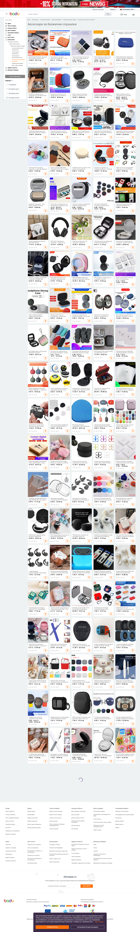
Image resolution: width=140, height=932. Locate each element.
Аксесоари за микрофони (15, 52)
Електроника (35, 19)
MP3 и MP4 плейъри (17, 65)
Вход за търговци (98, 9)
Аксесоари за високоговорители (17, 56)
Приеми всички (52, 927)
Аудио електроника (14, 44)
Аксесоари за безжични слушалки (18, 60)
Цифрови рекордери (17, 63)
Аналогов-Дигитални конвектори (17, 48)
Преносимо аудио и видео (18, 46)
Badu (29, 19)
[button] (6, 14)
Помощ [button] (112, 9)
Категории (8, 20)
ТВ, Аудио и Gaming (13, 41)
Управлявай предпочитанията (87, 927)
